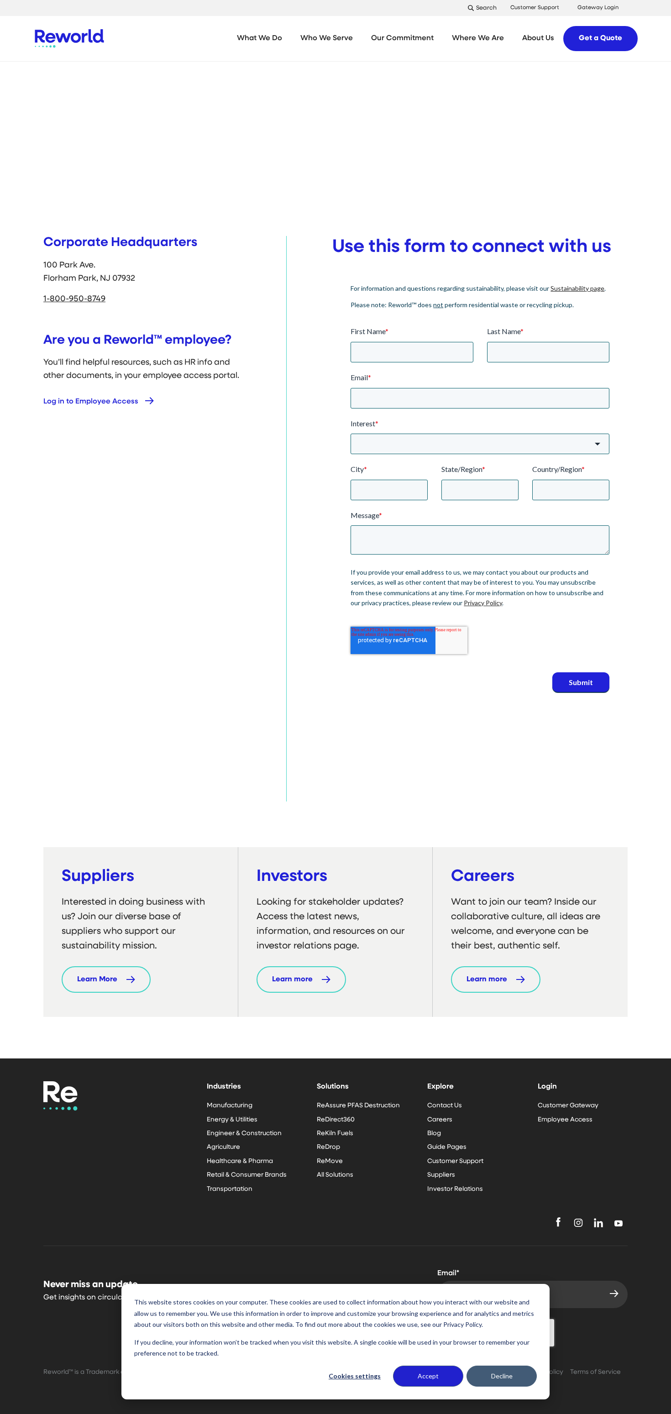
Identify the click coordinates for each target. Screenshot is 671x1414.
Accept (428, 1376)
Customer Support (534, 7)
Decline (502, 1376)
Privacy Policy (483, 603)
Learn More (97, 979)
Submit (581, 682)
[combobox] (480, 444)
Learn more (292, 979)
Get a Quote (600, 38)
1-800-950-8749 (74, 299)
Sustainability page (577, 288)
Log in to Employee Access (90, 401)
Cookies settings (355, 1376)
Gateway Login (598, 7)
